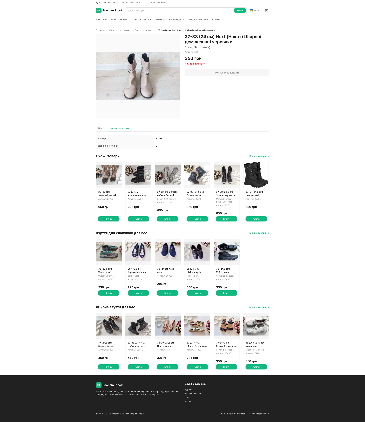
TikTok (188, 401)
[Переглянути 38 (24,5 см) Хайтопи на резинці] (227, 252)
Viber (187, 397)
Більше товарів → (259, 156)
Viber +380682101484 (131, 2)
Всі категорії (102, 19)
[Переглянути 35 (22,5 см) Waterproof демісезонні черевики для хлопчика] (109, 252)
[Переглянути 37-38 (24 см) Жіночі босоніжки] (227, 326)
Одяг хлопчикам (141, 19)
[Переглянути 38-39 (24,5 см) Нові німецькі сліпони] (168, 326)
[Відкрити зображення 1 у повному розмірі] (138, 76)
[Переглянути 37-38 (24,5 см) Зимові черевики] (227, 175)
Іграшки (216, 19)
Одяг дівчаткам (119, 19)
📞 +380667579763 (105, 2)
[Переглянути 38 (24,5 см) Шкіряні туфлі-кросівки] (197, 252)
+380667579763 (193, 393)
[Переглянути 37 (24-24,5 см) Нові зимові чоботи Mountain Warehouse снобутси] (256, 175)
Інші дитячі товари (197, 19)
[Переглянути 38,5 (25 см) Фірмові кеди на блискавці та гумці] (138, 252)
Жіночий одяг (175, 19)
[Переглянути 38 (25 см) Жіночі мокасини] (256, 326)
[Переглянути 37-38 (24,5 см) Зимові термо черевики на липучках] (197, 175)
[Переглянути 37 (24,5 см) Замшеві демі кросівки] (109, 326)
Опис (101, 128)
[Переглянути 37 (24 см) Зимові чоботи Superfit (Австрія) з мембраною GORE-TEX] (168, 175)
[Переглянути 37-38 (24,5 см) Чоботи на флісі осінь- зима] (138, 326)
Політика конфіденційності (232, 413)
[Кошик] (266, 10)
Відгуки (188, 389)
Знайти (240, 10)
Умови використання (259, 413)
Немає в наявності (227, 72)
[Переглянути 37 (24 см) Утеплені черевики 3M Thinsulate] (138, 175)
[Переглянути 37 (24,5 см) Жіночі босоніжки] (197, 326)
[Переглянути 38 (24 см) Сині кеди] (168, 252)
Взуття (158, 19)
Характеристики (120, 128)
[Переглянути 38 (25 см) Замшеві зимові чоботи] (109, 175)
